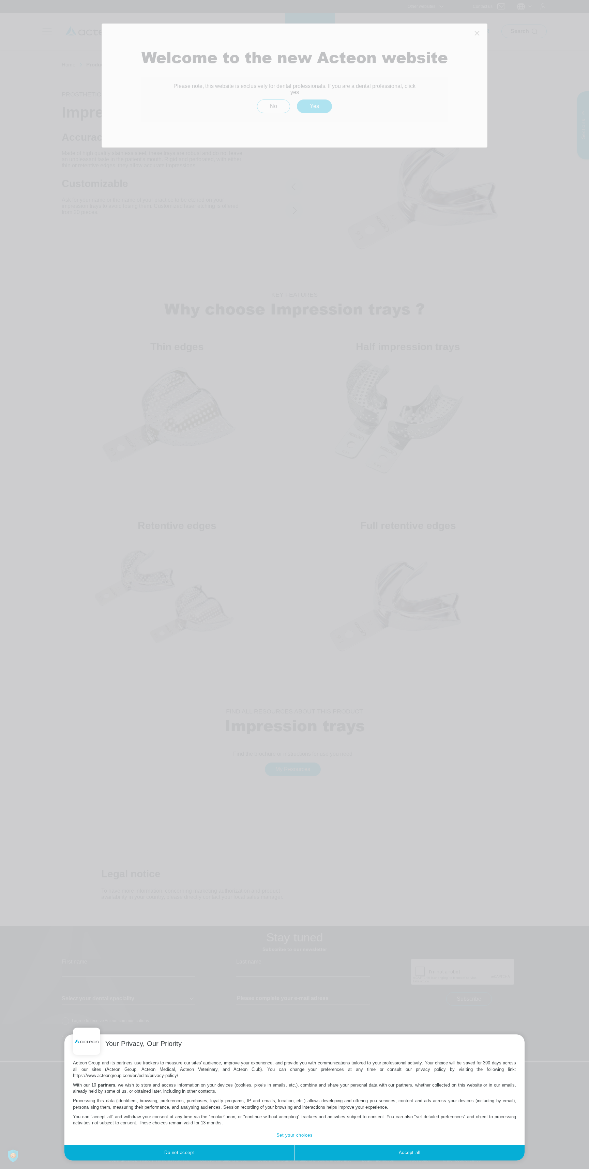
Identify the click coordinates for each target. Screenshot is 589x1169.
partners (106, 1085)
